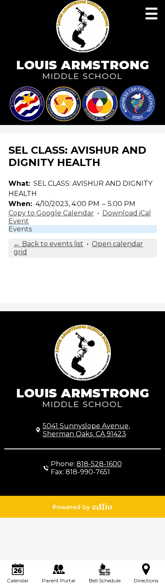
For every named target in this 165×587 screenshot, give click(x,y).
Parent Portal (58, 580)
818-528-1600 (99, 464)
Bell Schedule (105, 580)
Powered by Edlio (82, 507)
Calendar (18, 580)
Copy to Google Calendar (51, 213)
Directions (146, 580)
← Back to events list (48, 244)
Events (20, 229)
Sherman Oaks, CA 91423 (86, 430)
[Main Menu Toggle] (151, 13)
